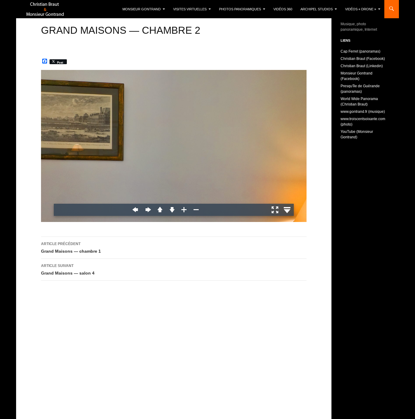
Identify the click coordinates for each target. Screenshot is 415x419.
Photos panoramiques (240, 9)
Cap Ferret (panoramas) (360, 51)
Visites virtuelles (190, 9)
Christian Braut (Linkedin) (362, 66)
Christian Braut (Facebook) (363, 59)
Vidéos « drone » (360, 9)
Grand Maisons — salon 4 (67, 269)
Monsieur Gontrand (141, 9)
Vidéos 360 (282, 9)
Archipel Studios (316, 9)
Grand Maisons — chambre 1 (71, 248)
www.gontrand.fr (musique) (363, 111)
